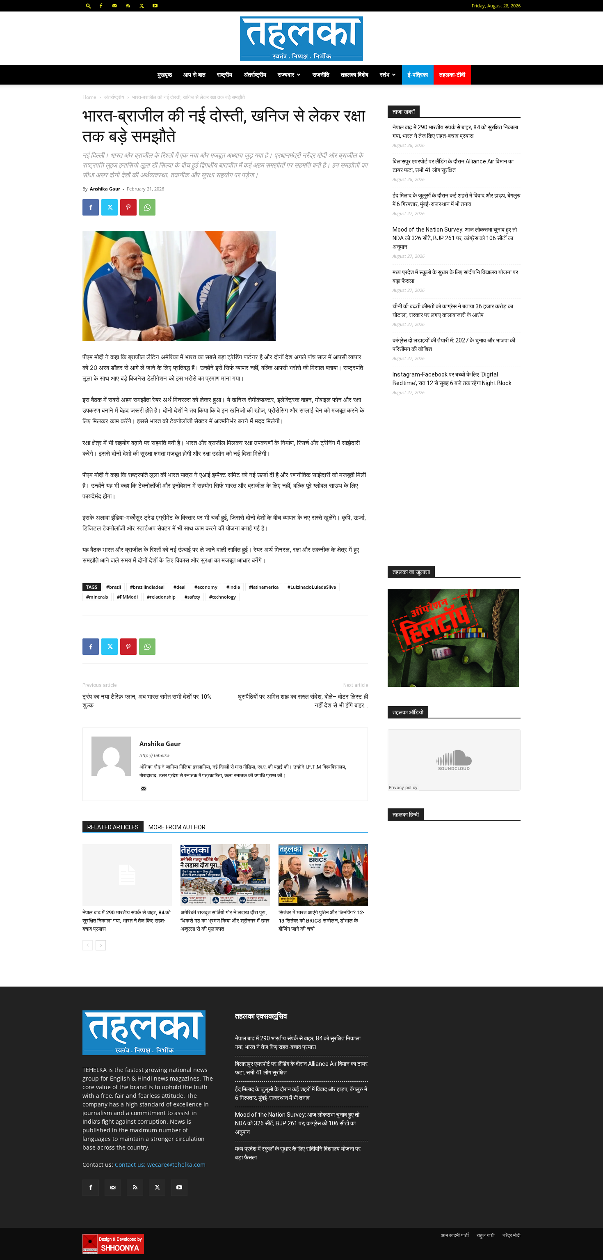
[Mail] (114, 5)
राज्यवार (286, 74)
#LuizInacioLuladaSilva (312, 587)
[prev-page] (87, 945)
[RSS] (128, 5)
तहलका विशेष (354, 74)
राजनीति (321, 74)
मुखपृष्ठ (165, 74)
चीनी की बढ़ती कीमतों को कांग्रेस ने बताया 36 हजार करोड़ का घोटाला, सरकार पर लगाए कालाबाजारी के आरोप (453, 310)
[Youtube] (155, 5)
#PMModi (127, 597)
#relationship (161, 597)
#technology (222, 597)
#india (233, 587)
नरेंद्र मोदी (511, 1235)
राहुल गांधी (486, 1235)
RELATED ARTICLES (113, 827)
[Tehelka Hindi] (301, 38)
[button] (88, 5)
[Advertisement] (449, 488)
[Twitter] (141, 5)
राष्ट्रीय (224, 74)
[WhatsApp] (147, 207)
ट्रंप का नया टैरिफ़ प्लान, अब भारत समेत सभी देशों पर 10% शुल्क (147, 701)
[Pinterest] (128, 207)
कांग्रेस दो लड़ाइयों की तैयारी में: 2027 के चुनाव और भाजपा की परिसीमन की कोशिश (454, 344)
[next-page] (101, 945)
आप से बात (194, 74)
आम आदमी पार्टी (455, 1235)
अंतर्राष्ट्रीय (255, 74)
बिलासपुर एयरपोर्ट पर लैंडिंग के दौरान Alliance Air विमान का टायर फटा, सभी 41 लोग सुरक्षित (453, 165)
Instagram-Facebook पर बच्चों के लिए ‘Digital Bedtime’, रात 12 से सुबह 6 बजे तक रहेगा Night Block (452, 378)
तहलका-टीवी (452, 74)
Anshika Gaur (105, 189)
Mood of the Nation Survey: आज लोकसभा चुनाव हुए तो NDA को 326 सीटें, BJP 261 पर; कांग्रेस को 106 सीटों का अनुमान (455, 238)
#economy (205, 587)
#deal (179, 587)
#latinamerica (264, 587)
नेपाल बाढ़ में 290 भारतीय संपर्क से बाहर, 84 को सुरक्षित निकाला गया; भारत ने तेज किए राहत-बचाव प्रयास (126, 920)
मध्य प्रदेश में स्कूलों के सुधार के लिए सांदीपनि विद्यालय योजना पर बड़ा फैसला (455, 276)
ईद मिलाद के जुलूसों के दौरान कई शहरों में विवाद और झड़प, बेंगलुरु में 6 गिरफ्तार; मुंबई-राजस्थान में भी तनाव (457, 199)
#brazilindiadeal (147, 587)
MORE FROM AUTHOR (177, 827)
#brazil (113, 587)
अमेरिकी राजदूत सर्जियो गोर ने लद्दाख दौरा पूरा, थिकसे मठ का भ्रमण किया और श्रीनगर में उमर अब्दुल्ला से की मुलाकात (225, 920)
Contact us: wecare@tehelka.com (160, 1164)
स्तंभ (384, 74)
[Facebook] (101, 5)
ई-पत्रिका (418, 74)
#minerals (97, 597)
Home (89, 97)
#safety (192, 597)
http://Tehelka (154, 755)
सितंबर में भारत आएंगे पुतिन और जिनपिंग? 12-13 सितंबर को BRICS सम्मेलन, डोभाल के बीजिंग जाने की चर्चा (322, 920)
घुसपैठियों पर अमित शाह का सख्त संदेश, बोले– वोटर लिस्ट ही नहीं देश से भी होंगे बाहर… (303, 701)
